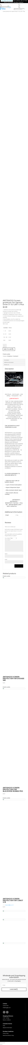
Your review (8, 539)
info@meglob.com (7, 1007)
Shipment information (7, 1027)
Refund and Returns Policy (8, 1035)
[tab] (14, 360)
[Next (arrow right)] (1, 1044)
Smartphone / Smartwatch (12, 356)
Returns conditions (7, 1020)
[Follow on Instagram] (7, 1012)
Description (6, 360)
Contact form (5, 1005)
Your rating (7, 538)
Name (6, 553)
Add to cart (8, 349)
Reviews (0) (6, 364)
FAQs (4, 1025)
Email (6, 559)
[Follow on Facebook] (4, 1012)
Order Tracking (6, 1018)
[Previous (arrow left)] (0, 1044)
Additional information (9, 362)
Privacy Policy (6, 1033)
